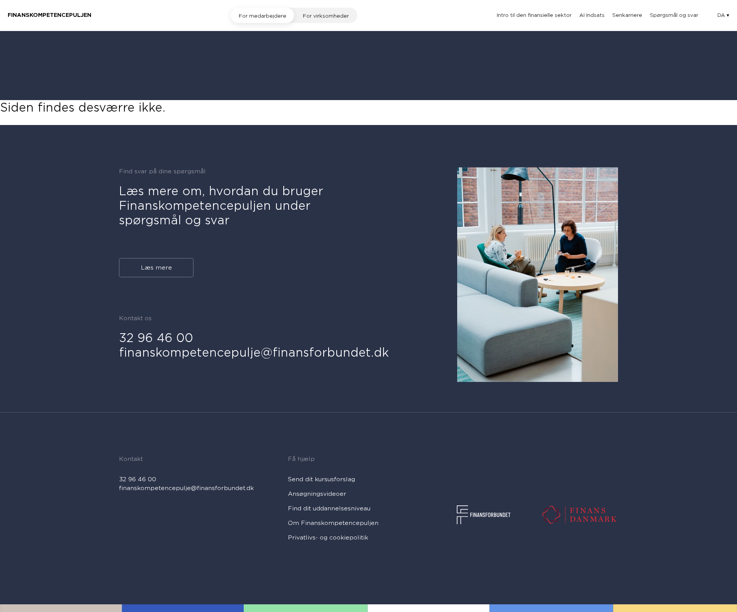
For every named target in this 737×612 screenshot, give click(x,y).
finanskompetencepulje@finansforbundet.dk (254, 352)
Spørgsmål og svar (674, 15)
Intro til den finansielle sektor (534, 15)
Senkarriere (627, 15)
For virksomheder (326, 16)
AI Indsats (592, 15)
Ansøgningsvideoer (317, 493)
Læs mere (156, 267)
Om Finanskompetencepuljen (333, 523)
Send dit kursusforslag (321, 479)
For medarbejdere (262, 16)
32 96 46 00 (156, 338)
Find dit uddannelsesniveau (329, 508)
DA (722, 15)
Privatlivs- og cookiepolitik (328, 537)
